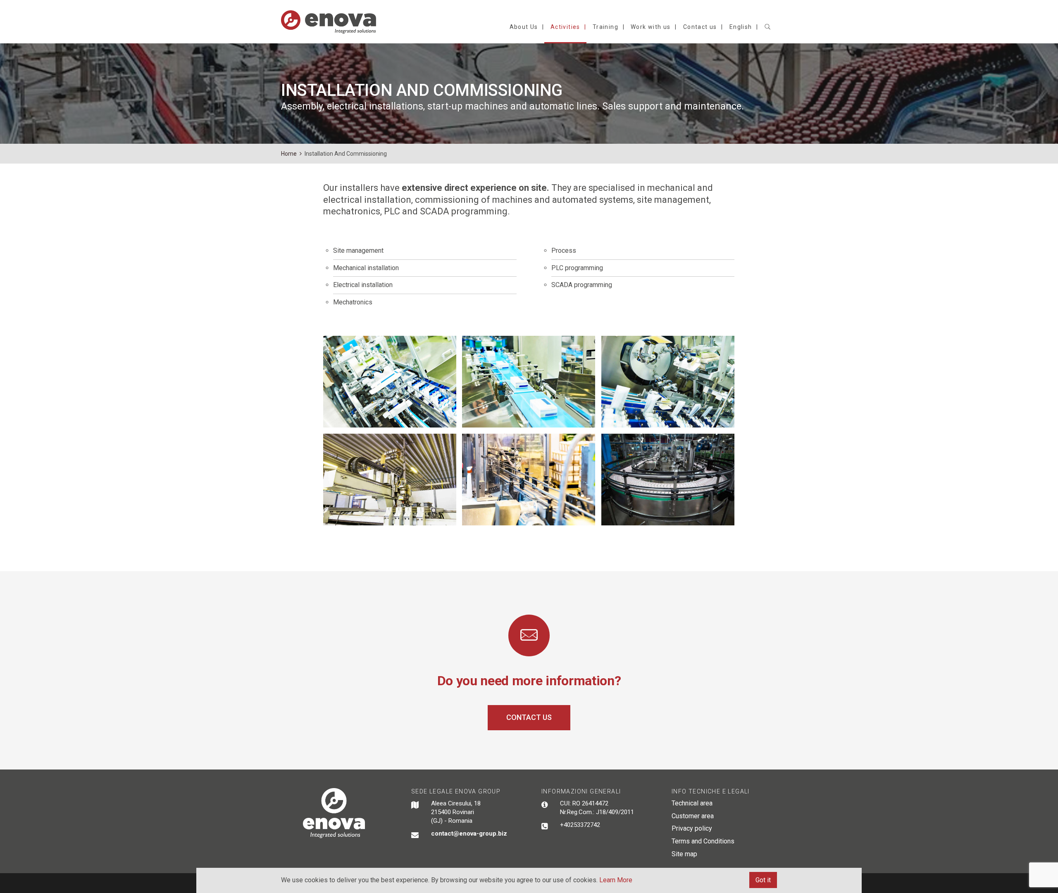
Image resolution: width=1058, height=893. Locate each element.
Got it (763, 880)
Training (605, 27)
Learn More (615, 880)
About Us (524, 27)
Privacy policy (692, 828)
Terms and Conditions (703, 841)
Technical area (692, 803)
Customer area (693, 816)
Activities (565, 27)
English (740, 27)
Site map (684, 854)
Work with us (651, 27)
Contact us (700, 27)
